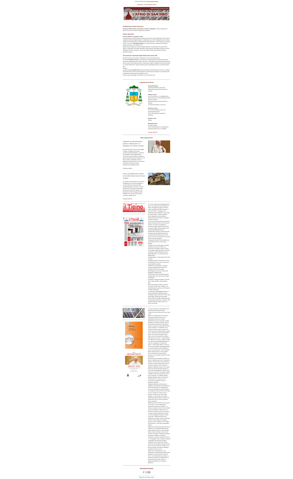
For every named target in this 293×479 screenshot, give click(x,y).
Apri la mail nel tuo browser (152, 1)
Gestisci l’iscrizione (151, 476)
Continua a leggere (152, 132)
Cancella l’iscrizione (142, 476)
